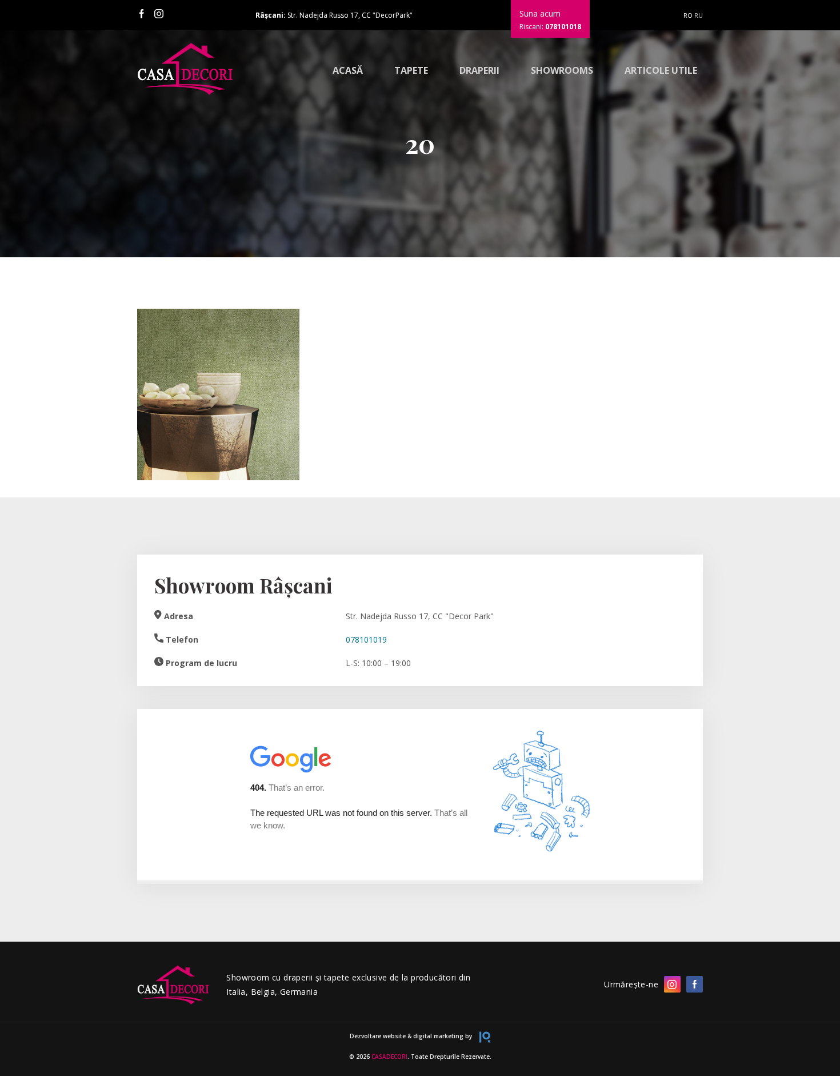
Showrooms (562, 70)
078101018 (563, 26)
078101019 (366, 640)
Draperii (479, 70)
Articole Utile (661, 70)
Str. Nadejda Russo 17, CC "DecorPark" (334, 15)
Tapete (411, 70)
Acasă (348, 70)
